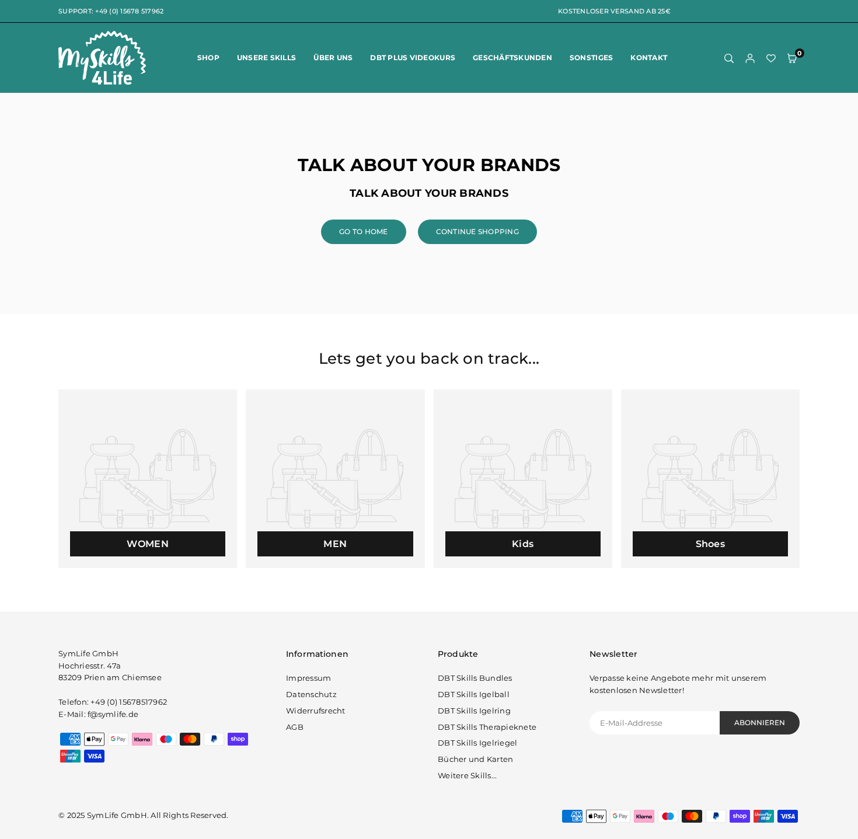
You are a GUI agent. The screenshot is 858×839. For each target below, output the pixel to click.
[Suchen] (729, 58)
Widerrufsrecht (316, 710)
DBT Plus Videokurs (412, 57)
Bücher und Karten (475, 759)
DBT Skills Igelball (474, 694)
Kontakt (648, 57)
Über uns (333, 57)
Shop (208, 57)
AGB (295, 727)
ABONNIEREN (759, 722)
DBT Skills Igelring (474, 710)
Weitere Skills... (467, 775)
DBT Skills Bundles (475, 678)
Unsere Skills (266, 57)
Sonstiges (591, 57)
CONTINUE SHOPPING (477, 231)
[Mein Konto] (750, 58)
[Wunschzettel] (771, 58)
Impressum (308, 678)
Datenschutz (311, 694)
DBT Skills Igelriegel (477, 742)
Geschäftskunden (512, 57)
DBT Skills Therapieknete (487, 727)
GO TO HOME (363, 231)
